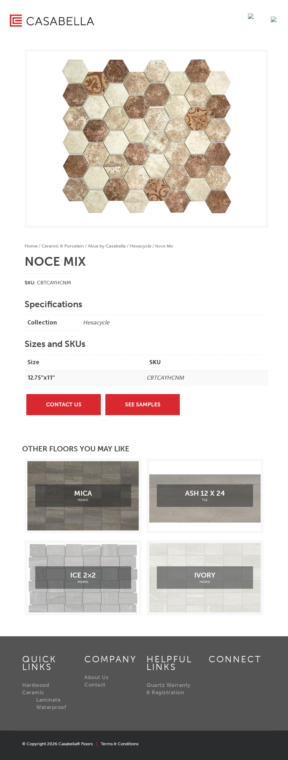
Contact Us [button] (63, 404)
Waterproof (51, 707)
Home (31, 246)
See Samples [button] (143, 404)
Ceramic (33, 692)
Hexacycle (140, 246)
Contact (95, 685)
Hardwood (35, 685)
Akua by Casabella (107, 246)
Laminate (48, 700)
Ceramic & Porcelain (62, 246)
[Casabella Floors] (52, 20)
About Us (96, 677)
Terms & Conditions (119, 743)
